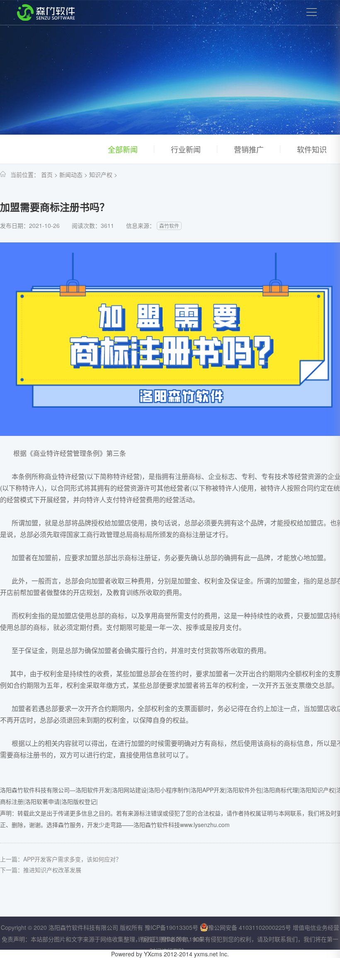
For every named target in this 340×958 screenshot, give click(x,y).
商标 (39, 627)
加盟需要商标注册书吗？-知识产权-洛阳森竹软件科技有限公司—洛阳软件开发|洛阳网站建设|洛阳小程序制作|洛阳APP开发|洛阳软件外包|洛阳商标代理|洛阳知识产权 (46, 12)
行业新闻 (186, 149)
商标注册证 (195, 534)
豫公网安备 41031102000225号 (249, 927)
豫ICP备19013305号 (171, 927)
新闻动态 (71, 174)
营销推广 (249, 149)
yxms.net (206, 954)
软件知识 (312, 149)
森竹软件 (169, 225)
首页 (47, 174)
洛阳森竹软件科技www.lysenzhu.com (182, 824)
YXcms (153, 954)
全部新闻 (123, 149)
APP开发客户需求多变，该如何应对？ (72, 859)
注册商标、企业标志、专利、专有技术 (231, 476)
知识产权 (100, 174)
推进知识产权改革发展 (52, 870)
